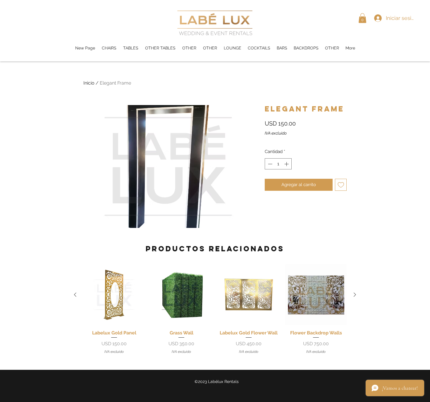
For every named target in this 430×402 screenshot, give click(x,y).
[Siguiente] (354, 294)
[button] (362, 18)
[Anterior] (75, 294)
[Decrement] (270, 164)
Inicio (88, 83)
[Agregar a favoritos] (341, 185)
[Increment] (287, 164)
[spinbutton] (278, 164)
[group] (215, 309)
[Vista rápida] (114, 294)
